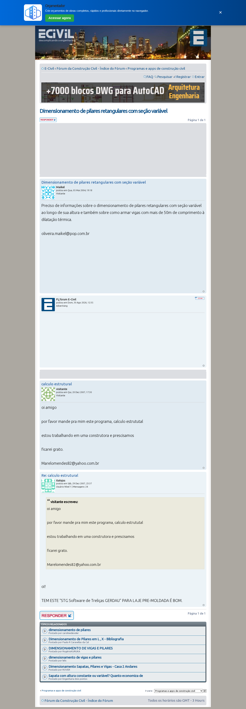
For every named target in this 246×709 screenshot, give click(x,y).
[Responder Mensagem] (48, 121)
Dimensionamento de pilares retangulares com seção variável (103, 111)
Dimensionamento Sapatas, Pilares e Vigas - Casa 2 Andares (93, 666)
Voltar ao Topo (204, 291)
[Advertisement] (123, 149)
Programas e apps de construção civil (156, 68)
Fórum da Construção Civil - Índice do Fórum (91, 68)
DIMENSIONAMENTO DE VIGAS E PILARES (81, 648)
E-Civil (49, 68)
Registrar (183, 77)
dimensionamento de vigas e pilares (75, 657)
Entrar (200, 77)
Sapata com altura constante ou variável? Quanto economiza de (96, 675)
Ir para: (149, 690)
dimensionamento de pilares (70, 630)
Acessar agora (59, 18)
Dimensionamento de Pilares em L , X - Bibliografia (86, 639)
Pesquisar (164, 77)
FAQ (149, 77)
